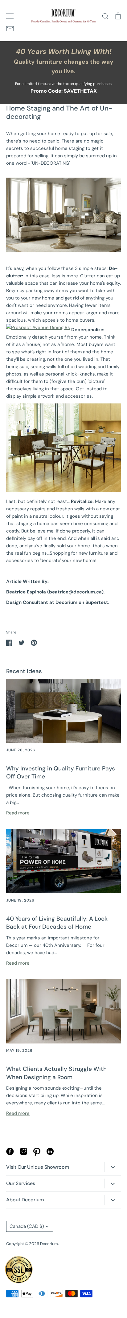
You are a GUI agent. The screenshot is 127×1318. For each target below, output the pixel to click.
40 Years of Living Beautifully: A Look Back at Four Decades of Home (57, 923)
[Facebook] (10, 1154)
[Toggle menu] (10, 16)
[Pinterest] (36, 1155)
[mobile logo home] (63, 16)
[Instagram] (23, 1153)
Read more (18, 813)
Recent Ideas (24, 671)
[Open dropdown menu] (112, 1167)
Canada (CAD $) (27, 1226)
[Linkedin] (50, 1153)
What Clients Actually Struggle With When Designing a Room (56, 1073)
